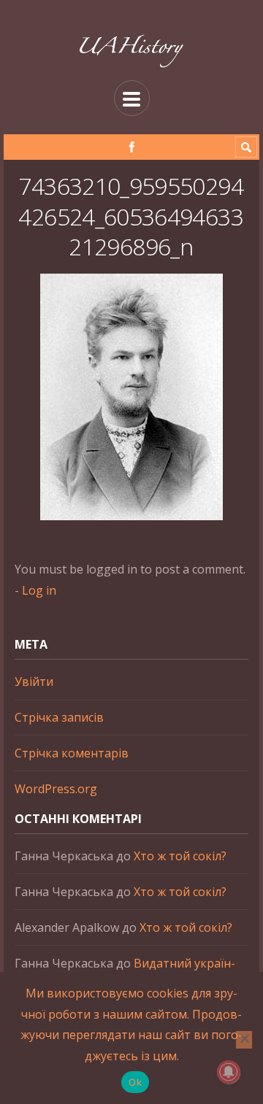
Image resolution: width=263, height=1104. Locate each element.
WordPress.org (56, 789)
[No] (244, 1040)
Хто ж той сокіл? (180, 856)
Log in (39, 590)
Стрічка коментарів (72, 753)
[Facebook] (132, 147)
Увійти (34, 681)
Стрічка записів (59, 717)
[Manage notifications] (228, 1072)
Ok (135, 1082)
